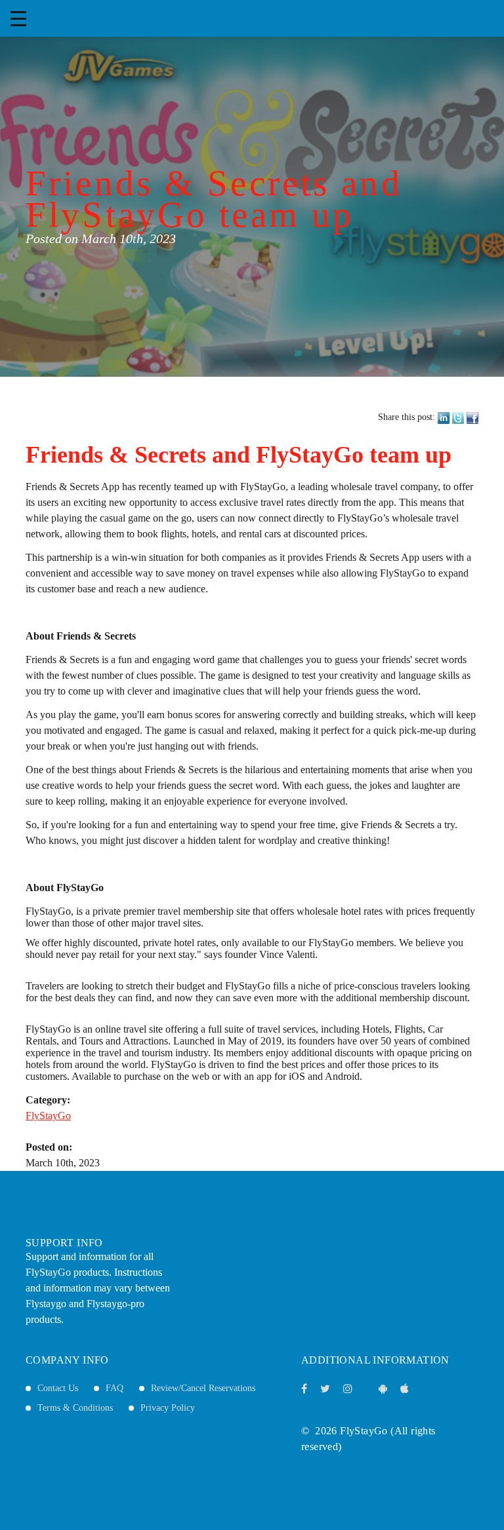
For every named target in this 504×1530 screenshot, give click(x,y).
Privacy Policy (167, 1408)
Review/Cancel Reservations (203, 1388)
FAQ (114, 1388)
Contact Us (57, 1388)
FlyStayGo (48, 1115)
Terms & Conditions (75, 1408)
